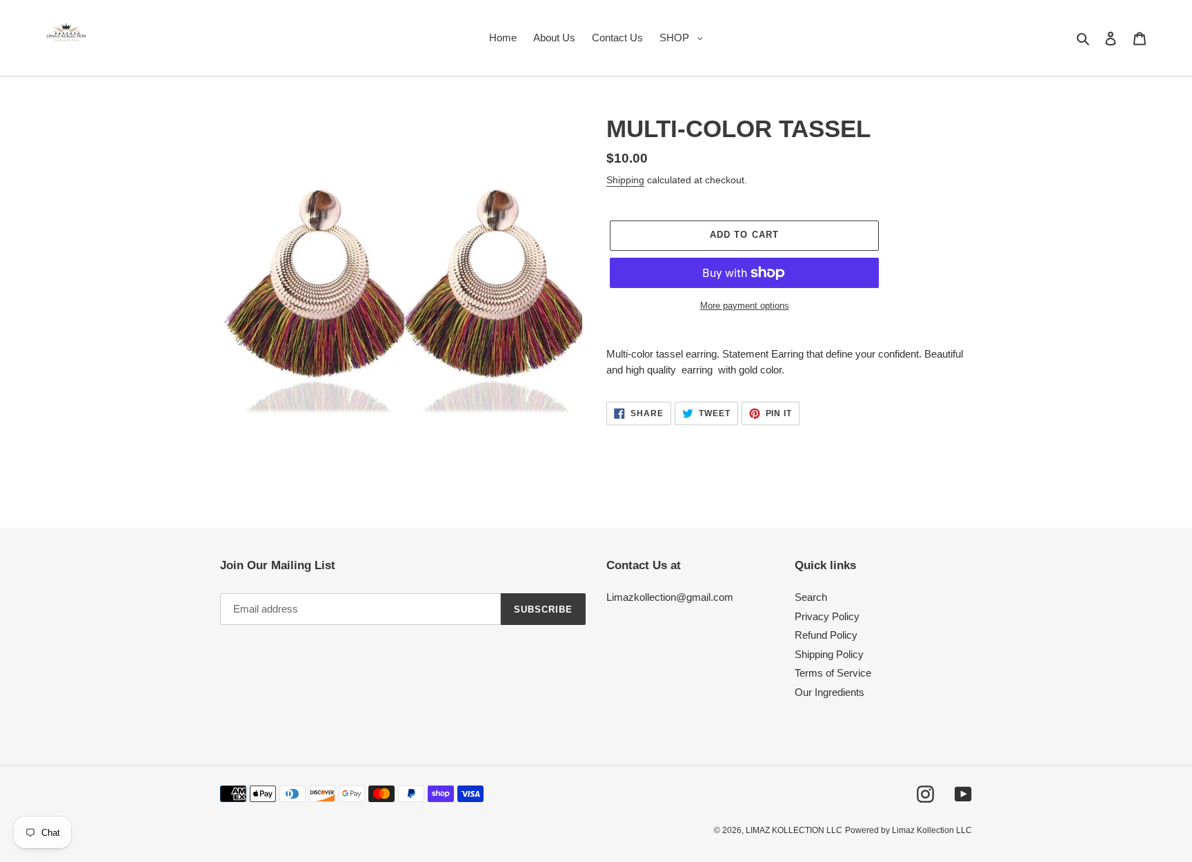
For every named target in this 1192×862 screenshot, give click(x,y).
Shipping (625, 179)
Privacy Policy (827, 616)
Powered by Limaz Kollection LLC (908, 830)
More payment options (744, 305)
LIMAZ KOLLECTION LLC (794, 830)
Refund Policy (826, 635)
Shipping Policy (829, 654)
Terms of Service (833, 673)
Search (811, 597)
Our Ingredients (829, 692)
